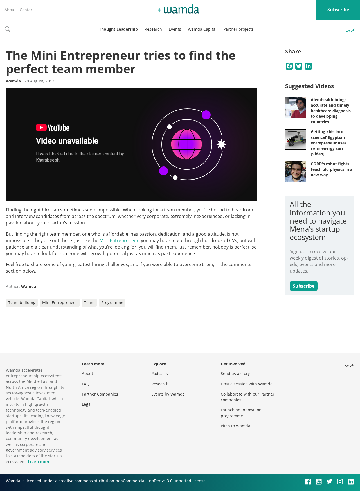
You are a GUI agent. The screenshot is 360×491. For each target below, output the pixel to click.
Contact (27, 9)
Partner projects (238, 29)
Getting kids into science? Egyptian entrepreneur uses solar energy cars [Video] (328, 142)
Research (153, 29)
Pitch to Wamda (235, 425)
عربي (350, 29)
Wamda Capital (202, 29)
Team (89, 302)
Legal (87, 404)
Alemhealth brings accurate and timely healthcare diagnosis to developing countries (331, 110)
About (10, 9)
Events (175, 29)
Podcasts (159, 373)
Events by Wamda (168, 394)
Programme (112, 302)
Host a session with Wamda (247, 384)
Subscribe (338, 9)
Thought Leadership (118, 29)
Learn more (39, 461)
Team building (21, 302)
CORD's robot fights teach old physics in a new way (331, 169)
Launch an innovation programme (241, 412)
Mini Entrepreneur (119, 240)
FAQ (85, 384)
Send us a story (235, 373)
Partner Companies (100, 394)
